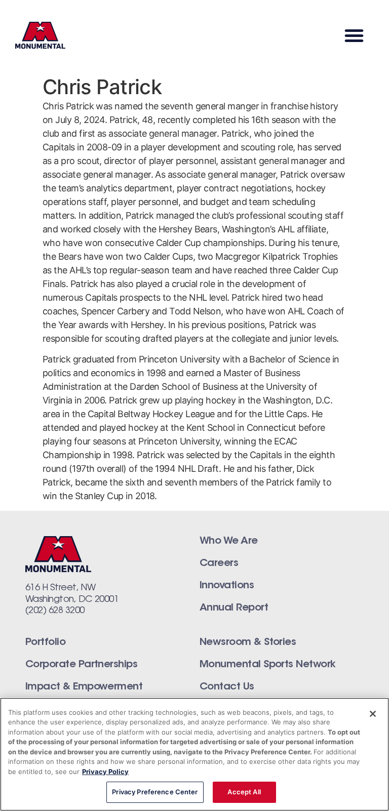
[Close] (373, 714)
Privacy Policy (105, 771)
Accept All (243, 792)
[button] (354, 35)
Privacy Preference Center (155, 792)
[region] (194, 754)
